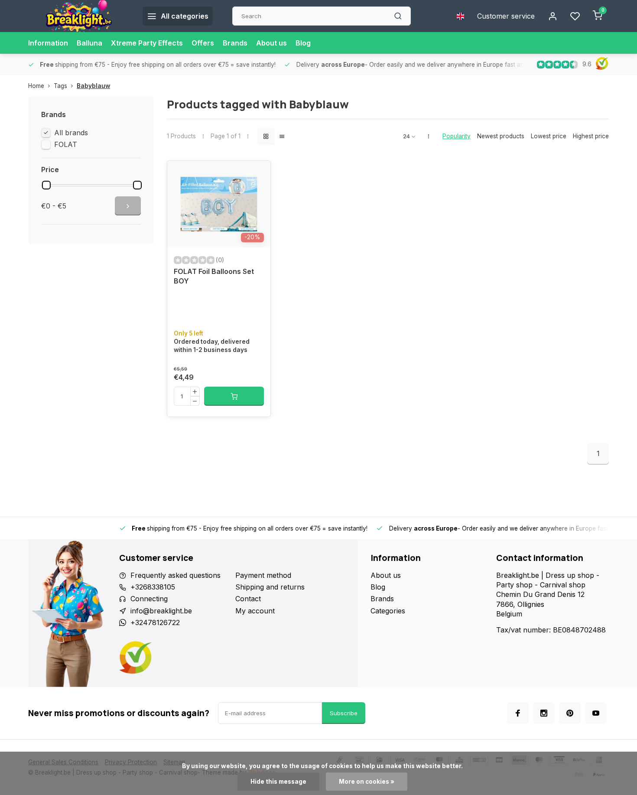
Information (48, 43)
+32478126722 (155, 622)
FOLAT (65, 144)
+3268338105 (152, 587)
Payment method (263, 575)
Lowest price (548, 136)
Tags (60, 85)
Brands (235, 43)
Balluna (89, 43)
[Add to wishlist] (257, 173)
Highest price (591, 136)
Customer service (506, 16)
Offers (203, 43)
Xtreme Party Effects (147, 43)
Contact (248, 598)
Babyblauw (93, 85)
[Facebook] (518, 713)
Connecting (149, 598)
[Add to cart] (234, 396)
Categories (387, 610)
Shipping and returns (270, 587)
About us (271, 43)
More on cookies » (366, 781)
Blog (303, 43)
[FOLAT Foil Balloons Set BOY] (218, 204)
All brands (71, 132)
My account (255, 610)
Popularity (456, 136)
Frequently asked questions (175, 575)
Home (36, 85)
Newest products (500, 136)
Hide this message (278, 781)
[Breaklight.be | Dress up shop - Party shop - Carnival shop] (79, 16)
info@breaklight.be (161, 610)
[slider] (46, 185)
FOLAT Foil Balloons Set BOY (214, 276)
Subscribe (344, 713)
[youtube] (596, 713)
